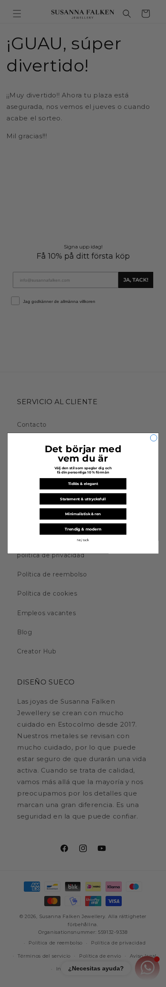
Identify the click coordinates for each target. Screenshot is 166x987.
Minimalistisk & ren (83, 514)
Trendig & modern (83, 529)
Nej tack (83, 540)
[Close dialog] (153, 438)
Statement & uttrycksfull (83, 499)
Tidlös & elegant (83, 484)
